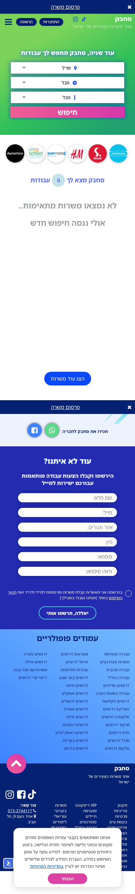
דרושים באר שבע (73, 677)
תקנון (122, 805)
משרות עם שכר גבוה (30, 669)
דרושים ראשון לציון (71, 732)
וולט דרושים (119, 732)
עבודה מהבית (117, 669)
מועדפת (90, 811)
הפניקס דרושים (116, 709)
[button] (67, 112)
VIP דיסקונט (86, 805)
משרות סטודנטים (114, 662)
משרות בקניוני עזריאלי (60, 810)
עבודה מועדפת (116, 654)
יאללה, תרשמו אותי (67, 613)
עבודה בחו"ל (118, 677)
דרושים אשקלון (75, 693)
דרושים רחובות (75, 724)
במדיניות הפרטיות (47, 866)
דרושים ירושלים (74, 701)
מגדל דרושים (118, 740)
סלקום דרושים (117, 748)
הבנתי (67, 878)
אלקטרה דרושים (115, 717)
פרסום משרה (65, 6)
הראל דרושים (77, 662)
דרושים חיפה (77, 685)
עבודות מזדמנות (74, 669)
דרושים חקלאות (115, 701)
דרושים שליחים (116, 685)
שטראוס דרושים (74, 654)
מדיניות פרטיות (120, 813)
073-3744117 (20, 811)
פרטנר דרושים (117, 724)
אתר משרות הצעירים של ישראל (102, 26)
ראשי (122, 849)
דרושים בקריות (75, 740)
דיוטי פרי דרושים (32, 677)
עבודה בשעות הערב (112, 693)
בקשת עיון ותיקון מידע (117, 824)
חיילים (91, 816)
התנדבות (59, 827)
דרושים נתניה (35, 654)
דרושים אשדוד (75, 709)
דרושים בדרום (76, 748)
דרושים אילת (77, 717)
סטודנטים (88, 822)
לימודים (60, 822)
